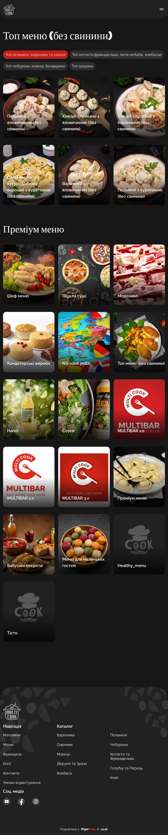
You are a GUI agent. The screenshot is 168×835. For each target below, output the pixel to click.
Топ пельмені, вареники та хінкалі (36, 54)
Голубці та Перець (126, 768)
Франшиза (12, 754)
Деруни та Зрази (72, 763)
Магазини (11, 735)
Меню (8, 744)
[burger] (162, 9)
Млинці (63, 754)
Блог (7, 763)
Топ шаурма (82, 66)
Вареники (66, 735)
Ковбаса (64, 773)
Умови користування (22, 782)
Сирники (65, 744)
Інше (114, 777)
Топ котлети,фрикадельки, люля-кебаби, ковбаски (116, 54)
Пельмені (118, 735)
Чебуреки (119, 744)
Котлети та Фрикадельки (122, 756)
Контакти (11, 773)
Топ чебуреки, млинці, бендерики (35, 66)
